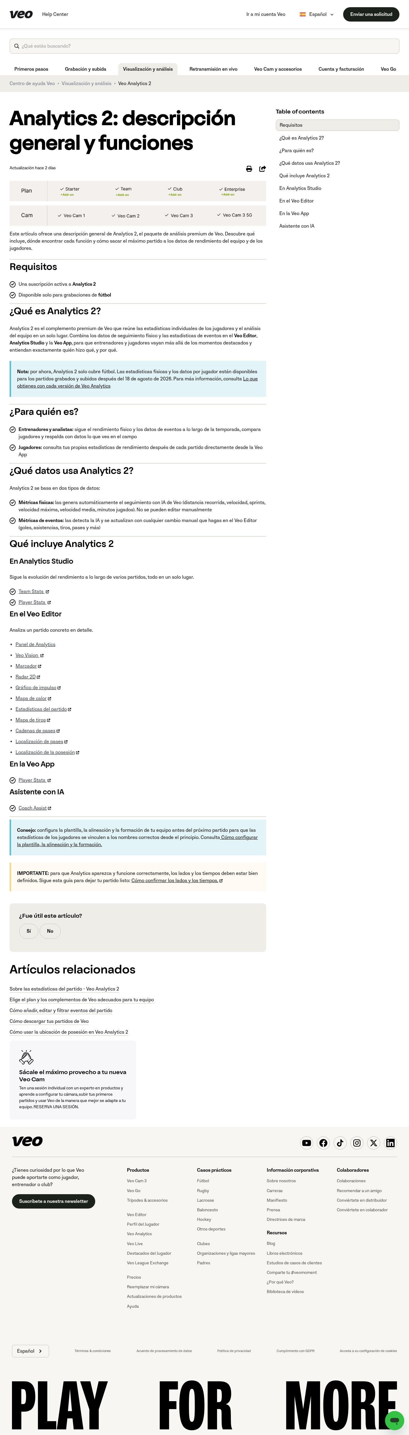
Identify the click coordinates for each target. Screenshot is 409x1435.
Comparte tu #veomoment (292, 1272)
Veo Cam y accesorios (278, 69)
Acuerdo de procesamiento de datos (164, 1351)
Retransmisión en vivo (213, 69)
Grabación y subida (85, 69)
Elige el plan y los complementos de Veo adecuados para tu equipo (82, 1000)
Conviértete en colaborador (362, 1209)
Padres (203, 1262)
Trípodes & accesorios (147, 1200)
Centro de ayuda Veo (32, 84)
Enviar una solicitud (371, 14)
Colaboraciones (351, 1180)
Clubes (203, 1243)
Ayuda (133, 1306)
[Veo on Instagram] (356, 1143)
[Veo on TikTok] (340, 1143)
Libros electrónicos (284, 1253)
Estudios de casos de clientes (294, 1262)
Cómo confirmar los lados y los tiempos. (174, 881)
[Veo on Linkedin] (390, 1143)
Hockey (204, 1219)
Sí (29, 931)
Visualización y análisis (148, 69)
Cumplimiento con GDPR (295, 1351)
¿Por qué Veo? (280, 1282)
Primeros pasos (31, 69)
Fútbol (203, 1180)
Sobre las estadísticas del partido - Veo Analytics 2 (64, 989)
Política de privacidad (234, 1351)
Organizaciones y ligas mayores (226, 1253)
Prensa (273, 1209)
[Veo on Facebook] (323, 1143)
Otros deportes (211, 1229)
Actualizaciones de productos (154, 1296)
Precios (134, 1277)
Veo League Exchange (148, 1262)
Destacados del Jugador (149, 1253)
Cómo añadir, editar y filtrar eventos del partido (61, 1011)
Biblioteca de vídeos (285, 1291)
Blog (271, 1243)
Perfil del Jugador (143, 1224)
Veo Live (135, 1243)
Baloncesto (207, 1209)
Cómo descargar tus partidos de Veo (49, 1021)
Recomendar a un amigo (359, 1190)
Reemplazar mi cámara (148, 1286)
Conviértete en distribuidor (362, 1200)
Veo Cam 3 (137, 1180)
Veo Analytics (139, 1233)
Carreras (275, 1190)
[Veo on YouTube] (306, 1143)
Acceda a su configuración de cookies (368, 1351)
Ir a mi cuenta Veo (265, 14)
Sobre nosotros (281, 1180)
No (50, 931)
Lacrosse (205, 1200)
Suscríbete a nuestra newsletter (53, 1201)
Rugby (203, 1190)
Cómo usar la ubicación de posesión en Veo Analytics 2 (69, 1032)
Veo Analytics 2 (134, 84)
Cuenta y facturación (341, 69)
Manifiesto (277, 1200)
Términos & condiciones (93, 1351)
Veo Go (388, 69)
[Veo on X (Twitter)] (373, 1143)
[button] (30, 1351)
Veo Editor (136, 1214)
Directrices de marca (286, 1219)
